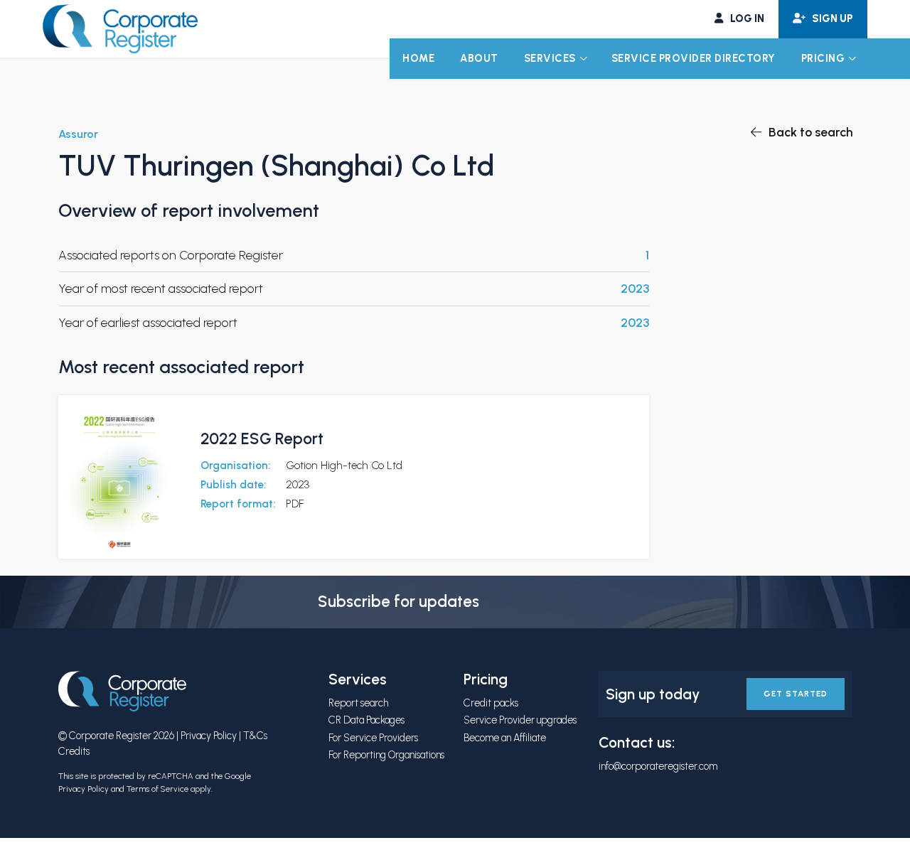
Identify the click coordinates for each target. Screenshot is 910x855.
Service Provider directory (693, 58)
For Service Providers (373, 737)
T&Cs (255, 735)
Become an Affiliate (505, 737)
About (479, 58)
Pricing (823, 58)
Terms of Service (157, 789)
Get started (796, 694)
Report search (358, 703)
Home (418, 58)
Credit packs (491, 703)
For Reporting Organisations (386, 754)
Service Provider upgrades (520, 720)
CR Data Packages (366, 720)
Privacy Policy (209, 735)
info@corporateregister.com (658, 766)
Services (550, 58)
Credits (74, 751)
